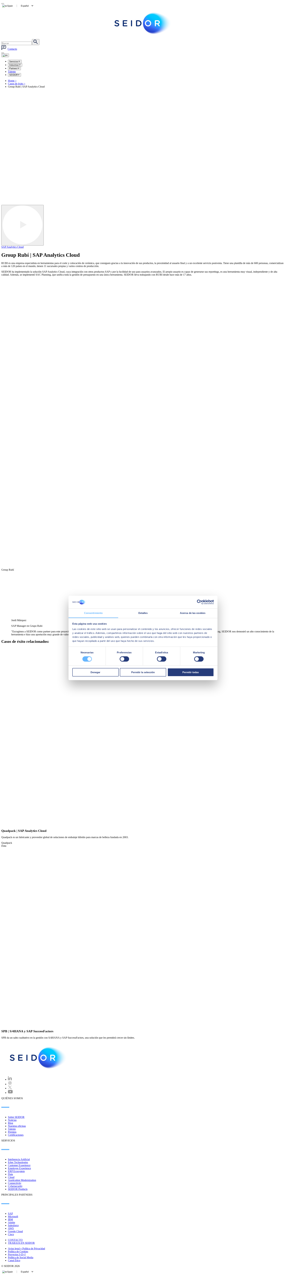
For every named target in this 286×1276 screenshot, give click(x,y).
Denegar (95, 672)
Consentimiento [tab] (93, 613)
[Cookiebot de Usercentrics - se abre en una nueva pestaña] (199, 602)
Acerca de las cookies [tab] (192, 613)
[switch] (124, 659)
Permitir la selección (143, 672)
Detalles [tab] (143, 613)
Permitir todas (190, 672)
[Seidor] (38, 1058)
